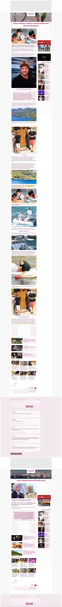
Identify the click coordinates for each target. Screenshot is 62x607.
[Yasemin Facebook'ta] (12, 13)
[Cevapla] (17, 423)
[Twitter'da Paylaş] (14, 385)
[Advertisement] (24, 330)
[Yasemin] (31, 14)
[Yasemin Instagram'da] (14, 13)
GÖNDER (29, 406)
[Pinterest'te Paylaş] (16, 385)
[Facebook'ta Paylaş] (12, 385)
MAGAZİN (29, 20)
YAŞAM (28, 477)
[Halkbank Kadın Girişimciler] (18, 13)
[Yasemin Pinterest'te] (15, 13)
